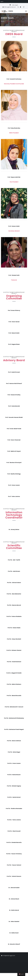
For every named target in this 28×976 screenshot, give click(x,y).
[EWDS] (4, 11)
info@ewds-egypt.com (9, 955)
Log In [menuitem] (2, 1)
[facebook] (24, 7)
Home (2, 21)
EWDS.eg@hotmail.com (10, 7)
